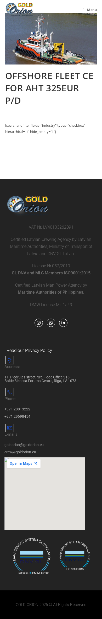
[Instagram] (39, 323)
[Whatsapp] (51, 323)
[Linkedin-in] (63, 323)
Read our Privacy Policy (29, 350)
